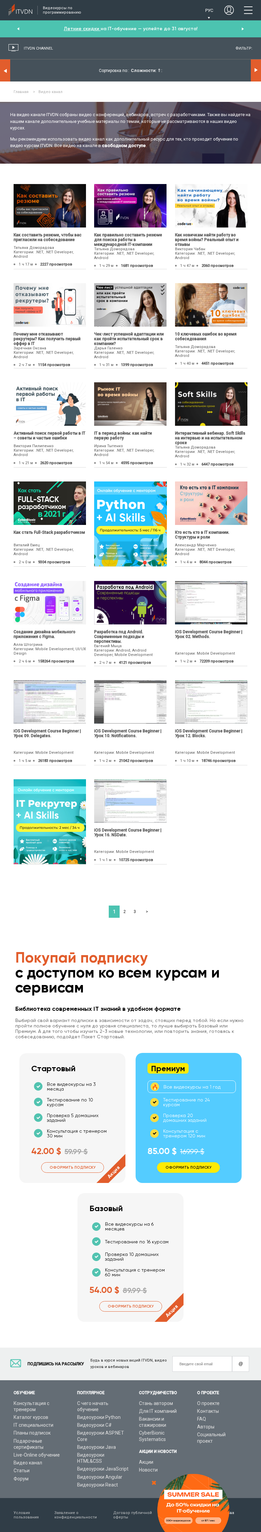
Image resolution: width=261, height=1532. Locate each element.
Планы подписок (32, 1433)
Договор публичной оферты (132, 1515)
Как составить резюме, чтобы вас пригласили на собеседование (48, 237)
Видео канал (28, 1462)
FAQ (201, 1419)
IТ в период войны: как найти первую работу (123, 435)
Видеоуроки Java (96, 1447)
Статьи (22, 1470)
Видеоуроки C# (94, 1425)
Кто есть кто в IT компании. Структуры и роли (202, 535)
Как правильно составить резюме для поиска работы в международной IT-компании (128, 240)
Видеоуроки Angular (99, 1477)
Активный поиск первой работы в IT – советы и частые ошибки (49, 435)
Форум (21, 1478)
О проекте (208, 1403)
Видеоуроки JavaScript (102, 1469)
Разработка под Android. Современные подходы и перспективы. (119, 637)
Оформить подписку (72, 1167)
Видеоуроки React (97, 1485)
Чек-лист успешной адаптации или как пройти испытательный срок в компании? (129, 339)
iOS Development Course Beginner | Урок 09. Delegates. (47, 733)
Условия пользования (26, 1515)
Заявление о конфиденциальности (75, 1515)
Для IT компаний (158, 1411)
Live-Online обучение (37, 1455)
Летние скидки (82, 29)
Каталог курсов (31, 1417)
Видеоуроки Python (99, 1417)
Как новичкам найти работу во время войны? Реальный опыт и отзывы (207, 240)
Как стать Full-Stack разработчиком (49, 532)
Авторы (205, 1426)
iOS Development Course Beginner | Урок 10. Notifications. (127, 733)
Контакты (208, 1411)
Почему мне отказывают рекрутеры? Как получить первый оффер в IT (47, 339)
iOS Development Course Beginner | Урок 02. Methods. (208, 634)
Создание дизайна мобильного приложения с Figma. (44, 634)
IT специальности (33, 1425)
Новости (148, 1470)
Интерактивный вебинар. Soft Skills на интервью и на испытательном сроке (210, 438)
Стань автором (156, 1403)
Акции (146, 1462)
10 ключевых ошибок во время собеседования (206, 336)
